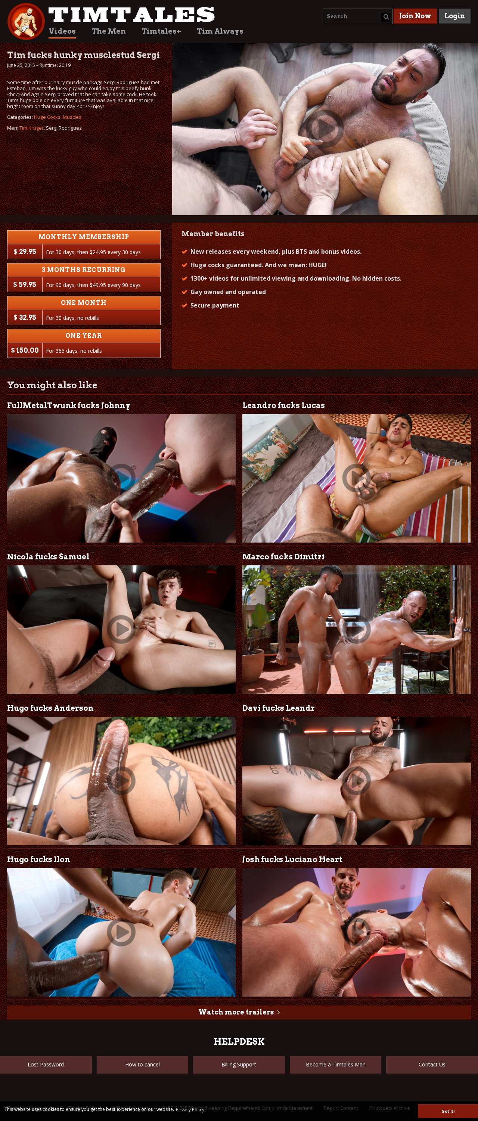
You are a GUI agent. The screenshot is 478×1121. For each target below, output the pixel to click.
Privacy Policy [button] (190, 1109)
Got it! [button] (447, 1111)
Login (454, 16)
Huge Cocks (47, 117)
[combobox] (357, 16)
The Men (108, 31)
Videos (62, 31)
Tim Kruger (31, 127)
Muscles (72, 117)
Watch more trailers (236, 1012)
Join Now (415, 16)
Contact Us (432, 1064)
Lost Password (46, 1064)
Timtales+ (161, 31)
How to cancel (142, 1064)
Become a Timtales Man (336, 1064)
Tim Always (220, 31)
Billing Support (238, 1064)
